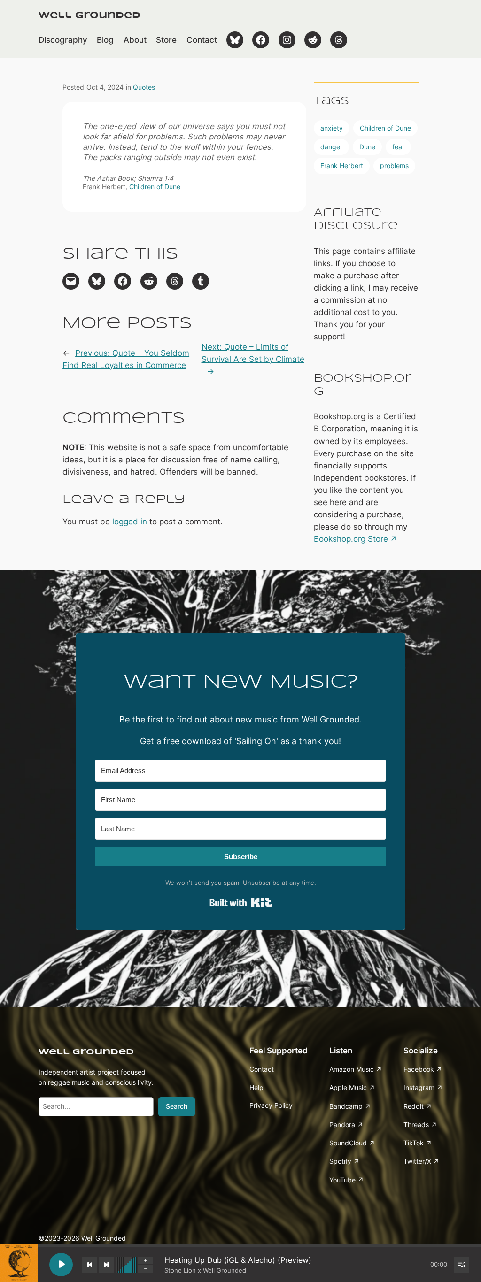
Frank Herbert (341, 165)
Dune (367, 147)
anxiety (331, 128)
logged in (129, 521)
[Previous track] (89, 1265)
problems (394, 165)
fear (398, 147)
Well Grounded (89, 15)
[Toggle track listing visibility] (461, 1265)
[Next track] (106, 1265)
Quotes (144, 87)
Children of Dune (154, 187)
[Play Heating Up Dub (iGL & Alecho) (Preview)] (61, 1264)
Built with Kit (240, 902)
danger (331, 147)
